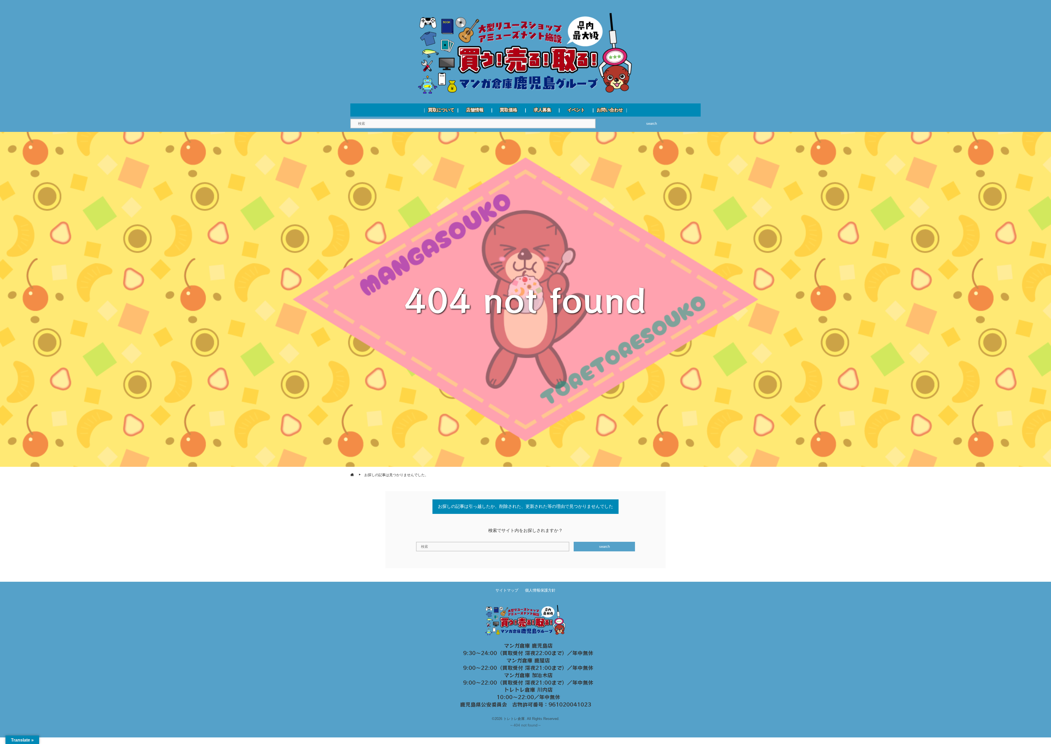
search (651, 123)
